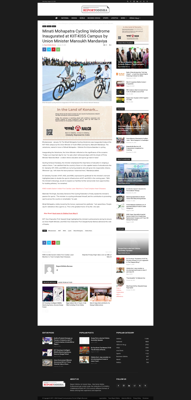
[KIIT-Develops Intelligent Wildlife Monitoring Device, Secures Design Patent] (53, 294)
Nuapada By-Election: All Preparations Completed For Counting (134, 148)
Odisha (74, 18)
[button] (127, 1)
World (82, 18)
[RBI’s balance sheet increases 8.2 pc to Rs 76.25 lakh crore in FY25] (120, 92)
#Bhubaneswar (52, 230)
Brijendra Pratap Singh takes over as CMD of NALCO (97, 256)
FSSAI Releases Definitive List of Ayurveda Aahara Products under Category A (136, 206)
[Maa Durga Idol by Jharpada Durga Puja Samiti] (120, 291)
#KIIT (59, 230)
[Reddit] (140, 1)
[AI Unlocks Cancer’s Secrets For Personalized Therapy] (120, 191)
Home (44, 23)
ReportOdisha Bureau (50, 45)
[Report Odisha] (95, 9)
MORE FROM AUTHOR (65, 282)
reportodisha (102, 398)
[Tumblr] (143, 1)
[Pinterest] (54, 49)
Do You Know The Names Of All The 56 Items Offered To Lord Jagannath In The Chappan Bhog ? (137, 260)
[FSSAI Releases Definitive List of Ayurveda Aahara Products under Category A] (120, 207)
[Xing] (57, 270)
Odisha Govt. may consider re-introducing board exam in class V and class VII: (136, 270)
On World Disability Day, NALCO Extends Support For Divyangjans (131, 63)
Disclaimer (146, 398)
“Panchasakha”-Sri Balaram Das (135, 278)
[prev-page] (43, 311)
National (65, 18)
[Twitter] (147, 1)
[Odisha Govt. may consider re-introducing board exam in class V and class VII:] (120, 270)
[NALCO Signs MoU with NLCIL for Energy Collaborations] (101, 294)
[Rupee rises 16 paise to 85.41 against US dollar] (120, 100)
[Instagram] (134, 1)
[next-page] (47, 311)
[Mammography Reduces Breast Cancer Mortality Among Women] (120, 199)
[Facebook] (130, 1)
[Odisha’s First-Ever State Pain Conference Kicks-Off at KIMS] (132, 174)
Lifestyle (114, 18)
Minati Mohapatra (78, 230)
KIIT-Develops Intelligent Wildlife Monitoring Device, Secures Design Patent (52, 305)
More (123, 18)
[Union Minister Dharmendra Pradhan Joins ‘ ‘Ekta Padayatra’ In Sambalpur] (120, 140)
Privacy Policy (137, 398)
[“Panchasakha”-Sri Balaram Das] (120, 281)
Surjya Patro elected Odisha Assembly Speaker (129, 249)
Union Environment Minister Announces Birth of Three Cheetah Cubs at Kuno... (63, 362)
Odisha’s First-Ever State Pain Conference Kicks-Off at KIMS (130, 180)
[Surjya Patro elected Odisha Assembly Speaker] (132, 244)
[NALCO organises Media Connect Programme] (120, 84)
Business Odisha (94, 18)
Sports (105, 18)
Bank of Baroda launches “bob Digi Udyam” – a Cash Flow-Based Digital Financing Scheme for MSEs (137, 74)
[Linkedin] (137, 1)
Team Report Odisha (114, 398)
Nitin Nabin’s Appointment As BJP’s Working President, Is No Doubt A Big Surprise (131, 128)
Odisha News (88, 230)
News (49, 23)
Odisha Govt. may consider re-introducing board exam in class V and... (101, 359)
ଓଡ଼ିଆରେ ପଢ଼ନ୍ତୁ (134, 18)
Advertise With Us (126, 398)
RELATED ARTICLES (50, 282)
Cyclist (69, 230)
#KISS (64, 230)
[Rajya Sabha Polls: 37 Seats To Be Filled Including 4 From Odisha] (77, 294)
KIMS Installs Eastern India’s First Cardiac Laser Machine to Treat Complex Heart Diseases (74, 188)
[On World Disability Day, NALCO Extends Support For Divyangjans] (132, 58)
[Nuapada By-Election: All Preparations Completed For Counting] (120, 148)
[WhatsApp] (58, 49)
